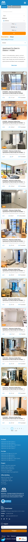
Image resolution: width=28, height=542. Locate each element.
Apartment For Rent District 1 (8, 441)
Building (13, 27)
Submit (14, 530)
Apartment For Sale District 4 (8, 460)
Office (9, 6)
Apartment (4, 6)
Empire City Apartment (6, 470)
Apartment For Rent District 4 (8, 446)
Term (8, 536)
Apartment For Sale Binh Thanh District (10, 458)
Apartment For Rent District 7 (8, 448)
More (13, 30)
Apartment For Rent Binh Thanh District (11, 445)
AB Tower (3, 482)
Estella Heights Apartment (7, 467)
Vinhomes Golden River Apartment (9, 472)
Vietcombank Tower (6, 479)
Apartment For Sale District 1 (8, 455)
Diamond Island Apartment (7, 468)
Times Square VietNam (6, 480)
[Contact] (2, 538)
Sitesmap (13, 536)
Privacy (4, 536)
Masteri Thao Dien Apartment (8, 465)
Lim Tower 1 (4, 484)
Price (13, 24)
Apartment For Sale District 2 (8, 457)
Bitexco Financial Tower (7, 477)
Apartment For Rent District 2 (8, 443)
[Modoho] (3, 2)
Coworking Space (16, 6)
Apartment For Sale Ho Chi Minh (9, 453)
